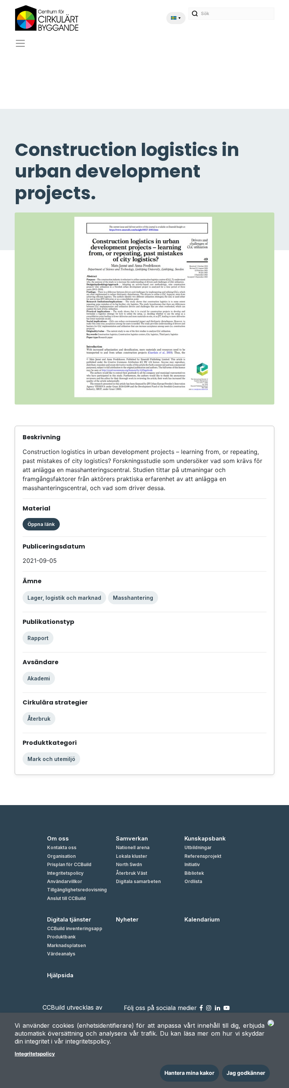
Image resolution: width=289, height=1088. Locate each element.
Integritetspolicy (35, 1054)
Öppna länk (41, 524)
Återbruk (38, 718)
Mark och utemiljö (51, 759)
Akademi (38, 678)
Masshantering (133, 597)
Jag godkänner (246, 1073)
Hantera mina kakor (189, 1073)
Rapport (38, 638)
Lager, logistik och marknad (64, 597)
